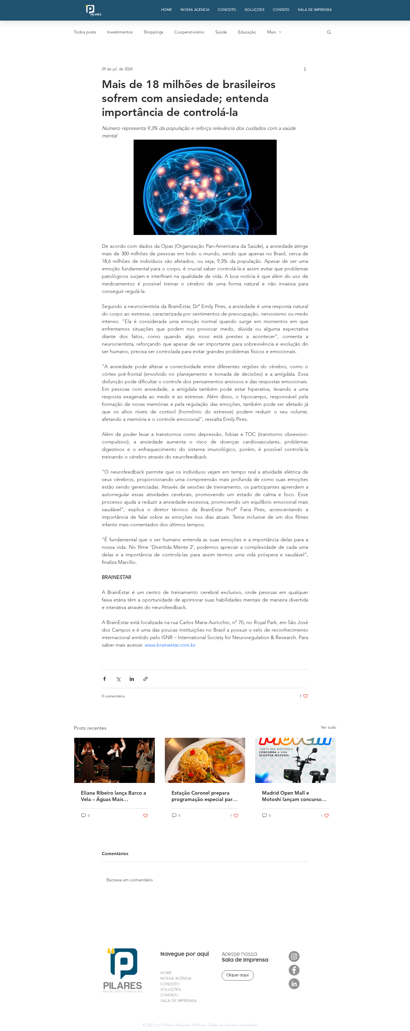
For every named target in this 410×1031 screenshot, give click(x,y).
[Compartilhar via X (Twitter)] (118, 678)
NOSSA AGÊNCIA (176, 978)
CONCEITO (169, 984)
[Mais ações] (305, 69)
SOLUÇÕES (170, 989)
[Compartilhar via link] (145, 678)
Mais (271, 32)
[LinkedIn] (294, 983)
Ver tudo (328, 727)
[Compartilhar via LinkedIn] (131, 678)
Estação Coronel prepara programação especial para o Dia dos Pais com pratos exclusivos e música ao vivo (203, 796)
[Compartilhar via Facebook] (104, 678)
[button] (329, 32)
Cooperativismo (189, 32)
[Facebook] (294, 970)
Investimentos (119, 32)
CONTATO (169, 995)
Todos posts (85, 32)
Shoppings (153, 32)
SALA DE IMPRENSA (178, 1000)
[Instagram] (294, 956)
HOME (166, 973)
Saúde (221, 32)
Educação (247, 32)
